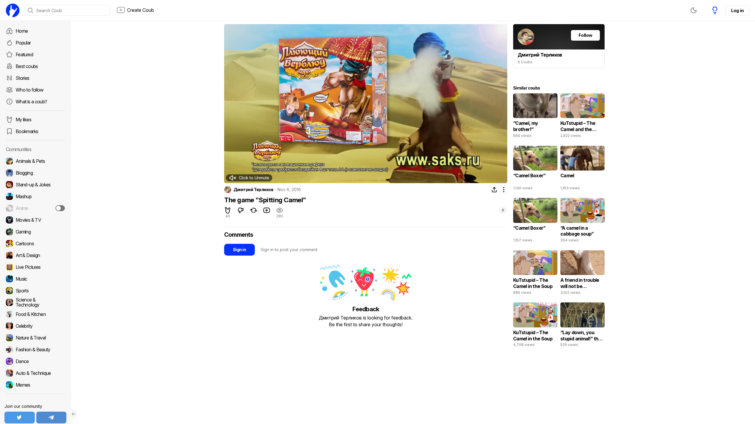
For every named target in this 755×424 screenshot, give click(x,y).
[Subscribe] (60, 208)
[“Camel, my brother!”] (535, 116)
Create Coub (140, 10)
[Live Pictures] (35, 267)
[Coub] (12, 10)
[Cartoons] (35, 243)
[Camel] (582, 169)
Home (22, 31)
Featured (24, 54)
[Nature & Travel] (35, 338)
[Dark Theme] (693, 10)
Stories (22, 78)
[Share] (494, 189)
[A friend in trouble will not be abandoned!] (582, 273)
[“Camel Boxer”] (535, 169)
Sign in (239, 249)
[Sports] (35, 291)
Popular (23, 43)
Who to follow (30, 90)
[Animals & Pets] (35, 161)
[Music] (35, 279)
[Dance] (35, 361)
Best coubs (27, 66)
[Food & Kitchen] (35, 314)
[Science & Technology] (35, 302)
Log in (737, 10)
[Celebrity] (35, 326)
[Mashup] (35, 196)
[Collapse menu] (73, 414)
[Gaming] (35, 232)
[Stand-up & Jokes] (35, 185)
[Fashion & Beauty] (35, 349)
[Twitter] (19, 417)
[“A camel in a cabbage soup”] (582, 221)
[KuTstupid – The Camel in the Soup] (535, 273)
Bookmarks (27, 131)
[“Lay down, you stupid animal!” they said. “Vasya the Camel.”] (582, 326)
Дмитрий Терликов (253, 190)
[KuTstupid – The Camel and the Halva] (582, 116)
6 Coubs (525, 62)
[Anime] (35, 208)
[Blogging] (35, 173)
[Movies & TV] (35, 220)
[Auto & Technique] (35, 373)
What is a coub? (31, 102)
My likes (23, 119)
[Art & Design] (35, 255)
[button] (249, 177)
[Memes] (35, 385)
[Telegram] (51, 417)
